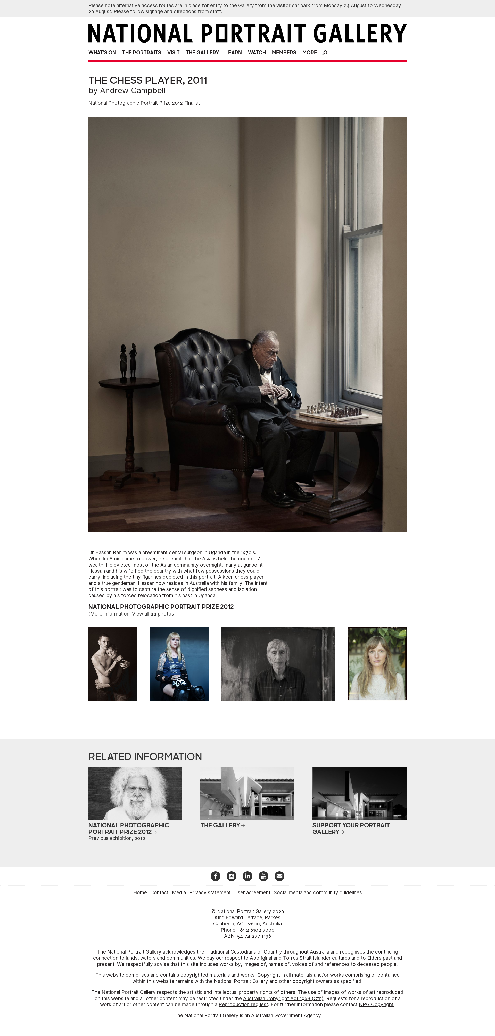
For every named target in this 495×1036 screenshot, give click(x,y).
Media (179, 893)
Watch (257, 52)
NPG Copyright (376, 1004)
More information (109, 614)
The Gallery (202, 52)
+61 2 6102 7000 (256, 930)
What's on (102, 52)
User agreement (252, 893)
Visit (173, 52)
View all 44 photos (153, 614)
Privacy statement (210, 893)
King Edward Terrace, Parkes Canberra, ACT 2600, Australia (247, 921)
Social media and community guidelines (318, 893)
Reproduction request (243, 1004)
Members (284, 52)
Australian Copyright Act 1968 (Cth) (283, 998)
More (309, 52)
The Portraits (141, 52)
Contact (159, 893)
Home (140, 893)
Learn (233, 52)
